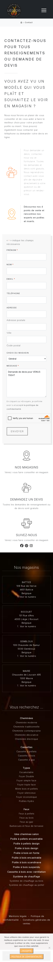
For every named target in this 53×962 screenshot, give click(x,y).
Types (26, 767)
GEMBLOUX (26, 641)
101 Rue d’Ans (26, 615)
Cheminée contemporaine (26, 730)
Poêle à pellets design (26, 843)
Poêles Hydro (26, 801)
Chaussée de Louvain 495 (26, 674)
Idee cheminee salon (26, 834)
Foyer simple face (26, 780)
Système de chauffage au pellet (26, 885)
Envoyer (17, 431)
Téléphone (13, 293)
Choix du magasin (18, 353)
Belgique (27, 593)
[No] (49, 947)
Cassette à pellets (26, 751)
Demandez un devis (26, 499)
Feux (26, 809)
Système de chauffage (26, 876)
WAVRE (26, 671)
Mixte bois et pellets (26, 788)
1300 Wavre (26, 678)
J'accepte (26, 951)
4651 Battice (26, 589)
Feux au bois (27, 817)
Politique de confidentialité (26, 956)
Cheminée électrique (26, 739)
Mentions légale (18, 916)
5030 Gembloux (26, 649)
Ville (9, 332)
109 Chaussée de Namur (26, 645)
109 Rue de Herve (26, 586)
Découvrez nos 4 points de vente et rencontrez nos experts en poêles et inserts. (34, 214)
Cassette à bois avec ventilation (26, 871)
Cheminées (26, 718)
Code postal (13, 345)
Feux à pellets (26, 813)
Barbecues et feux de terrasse (26, 826)
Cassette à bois (26, 755)
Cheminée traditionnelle (26, 726)
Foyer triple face (26, 784)
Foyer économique (26, 797)
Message (13, 366)
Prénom (12, 250)
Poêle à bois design (26, 848)
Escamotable (27, 772)
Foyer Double (26, 776)
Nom (10, 264)
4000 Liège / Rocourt (26, 619)
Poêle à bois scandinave (26, 862)
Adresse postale (16, 320)
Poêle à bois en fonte (26, 852)
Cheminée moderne (26, 722)
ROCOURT (26, 612)
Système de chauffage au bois (26, 881)
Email (11, 279)
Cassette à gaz (26, 759)
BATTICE (26, 582)
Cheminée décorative (26, 735)
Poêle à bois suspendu (26, 867)
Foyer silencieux (27, 793)
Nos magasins (26, 467)
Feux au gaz (26, 822)
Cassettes (27, 747)
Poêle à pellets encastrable (26, 838)
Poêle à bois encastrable (26, 857)
